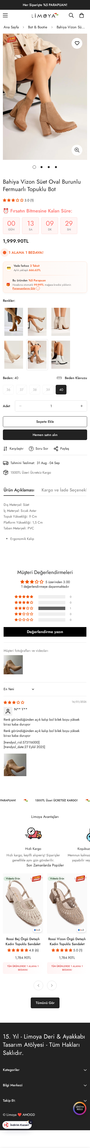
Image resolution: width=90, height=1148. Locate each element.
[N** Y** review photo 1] (15, 764)
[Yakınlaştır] (77, 150)
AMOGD (29, 1114)
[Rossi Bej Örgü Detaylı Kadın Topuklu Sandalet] (23, 903)
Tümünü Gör (45, 1002)
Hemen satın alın (45, 434)
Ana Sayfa (11, 27)
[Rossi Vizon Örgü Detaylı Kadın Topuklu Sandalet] (67, 903)
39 (49, 390)
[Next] (52, 985)
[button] (13, 200)
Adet (6, 406)
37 (23, 390)
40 (62, 390)
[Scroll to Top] (81, 1122)
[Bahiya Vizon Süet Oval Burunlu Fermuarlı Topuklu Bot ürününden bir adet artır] (81, 406)
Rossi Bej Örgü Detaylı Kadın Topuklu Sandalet (23, 941)
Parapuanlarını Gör (23, 288)
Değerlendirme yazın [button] (45, 631)
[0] (81, 15)
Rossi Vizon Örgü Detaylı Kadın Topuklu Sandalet (67, 941)
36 (10, 390)
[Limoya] (45, 15)
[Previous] (38, 985)
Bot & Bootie (37, 27)
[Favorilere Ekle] (77, 43)
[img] (14, 702)
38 (36, 390)
